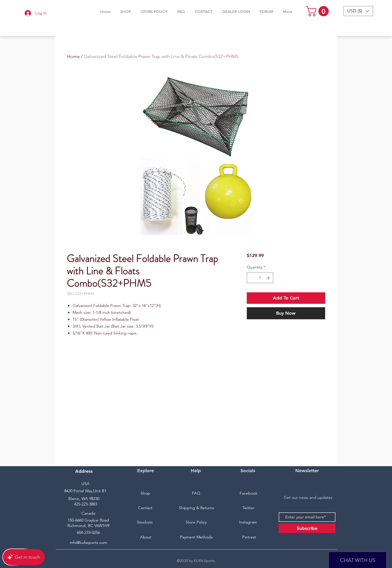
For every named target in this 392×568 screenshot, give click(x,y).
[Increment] (268, 278)
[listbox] (358, 11)
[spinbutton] (260, 278)
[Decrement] (251, 278)
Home (73, 56)
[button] (125, 11)
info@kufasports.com (88, 542)
